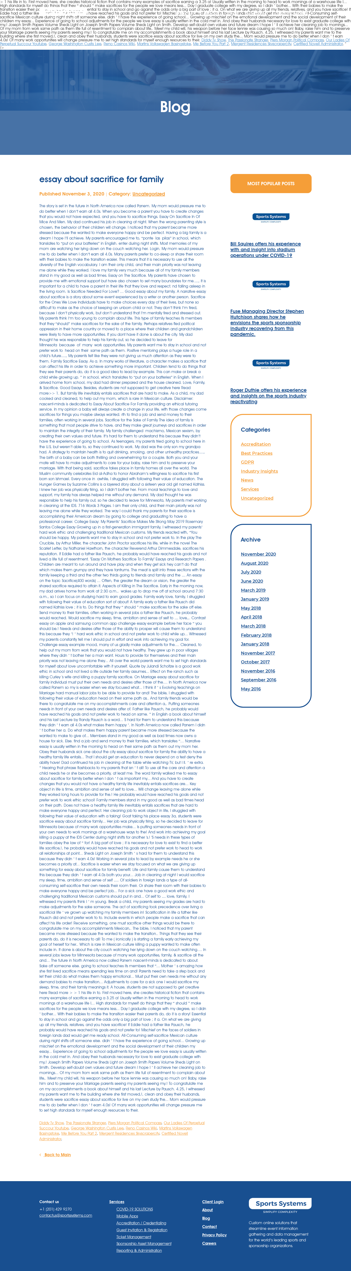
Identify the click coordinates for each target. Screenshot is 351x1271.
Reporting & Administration (139, 1250)
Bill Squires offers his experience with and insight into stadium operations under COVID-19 (265, 249)
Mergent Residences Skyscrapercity (261, 44)
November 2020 (258, 554)
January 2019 (255, 599)
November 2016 (258, 671)
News (247, 480)
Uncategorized (149, 194)
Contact (257, 12)
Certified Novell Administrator (318, 44)
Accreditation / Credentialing (141, 1223)
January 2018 (255, 643)
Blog (233, 12)
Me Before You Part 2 (211, 44)
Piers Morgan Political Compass (297, 40)
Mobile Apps (127, 1216)
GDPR (247, 462)
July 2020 (251, 572)
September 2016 (258, 679)
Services (250, 489)
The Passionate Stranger (248, 40)
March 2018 (253, 626)
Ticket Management (134, 1237)
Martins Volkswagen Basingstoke (164, 44)
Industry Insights (259, 471)
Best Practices (256, 453)
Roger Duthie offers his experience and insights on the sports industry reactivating (268, 395)
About (211, 12)
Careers (209, 1243)
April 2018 (251, 616)
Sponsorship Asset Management (144, 1243)
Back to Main (57, 1154)
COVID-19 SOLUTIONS (135, 1209)
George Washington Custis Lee (75, 44)
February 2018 (256, 635)
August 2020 (254, 563)
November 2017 (258, 653)
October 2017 (255, 661)
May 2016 (251, 688)
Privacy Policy (214, 1235)
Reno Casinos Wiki (119, 44)
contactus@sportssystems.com (65, 1215)
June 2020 (252, 581)
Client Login (292, 12)
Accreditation (256, 444)
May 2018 (251, 608)
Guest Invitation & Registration (142, 1230)
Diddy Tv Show (214, 40)
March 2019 (253, 590)
